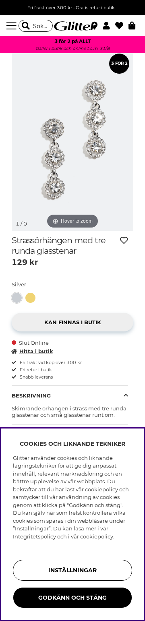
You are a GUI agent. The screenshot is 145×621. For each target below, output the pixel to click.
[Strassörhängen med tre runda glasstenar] (18, 298)
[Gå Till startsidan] (72, 25)
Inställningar (72, 570)
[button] (109, 26)
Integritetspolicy (34, 536)
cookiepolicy (96, 536)
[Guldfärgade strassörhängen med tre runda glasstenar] (32, 298)
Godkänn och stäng (72, 597)
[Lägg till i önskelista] (124, 240)
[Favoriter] (121, 26)
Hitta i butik (36, 351)
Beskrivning (31, 395)
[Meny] (12, 25)
